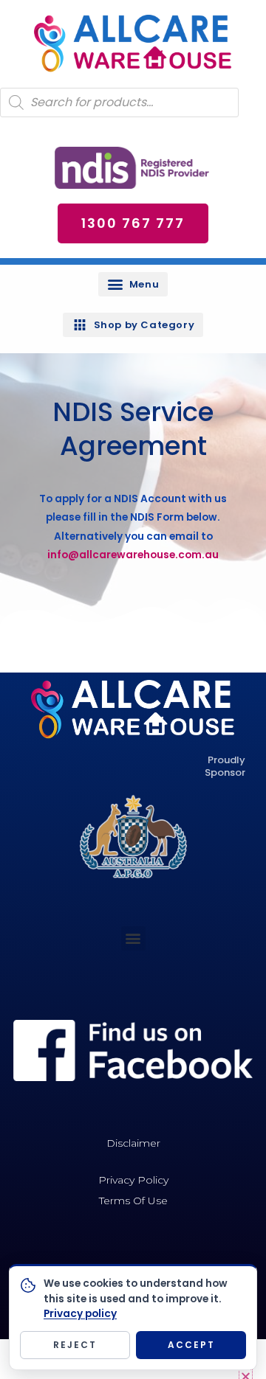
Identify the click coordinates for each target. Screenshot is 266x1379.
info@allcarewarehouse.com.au (133, 555)
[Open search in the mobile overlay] (119, 102)
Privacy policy (80, 1314)
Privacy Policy (133, 1180)
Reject (75, 1344)
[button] (133, 284)
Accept (191, 1344)
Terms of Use (133, 1200)
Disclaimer (133, 1143)
